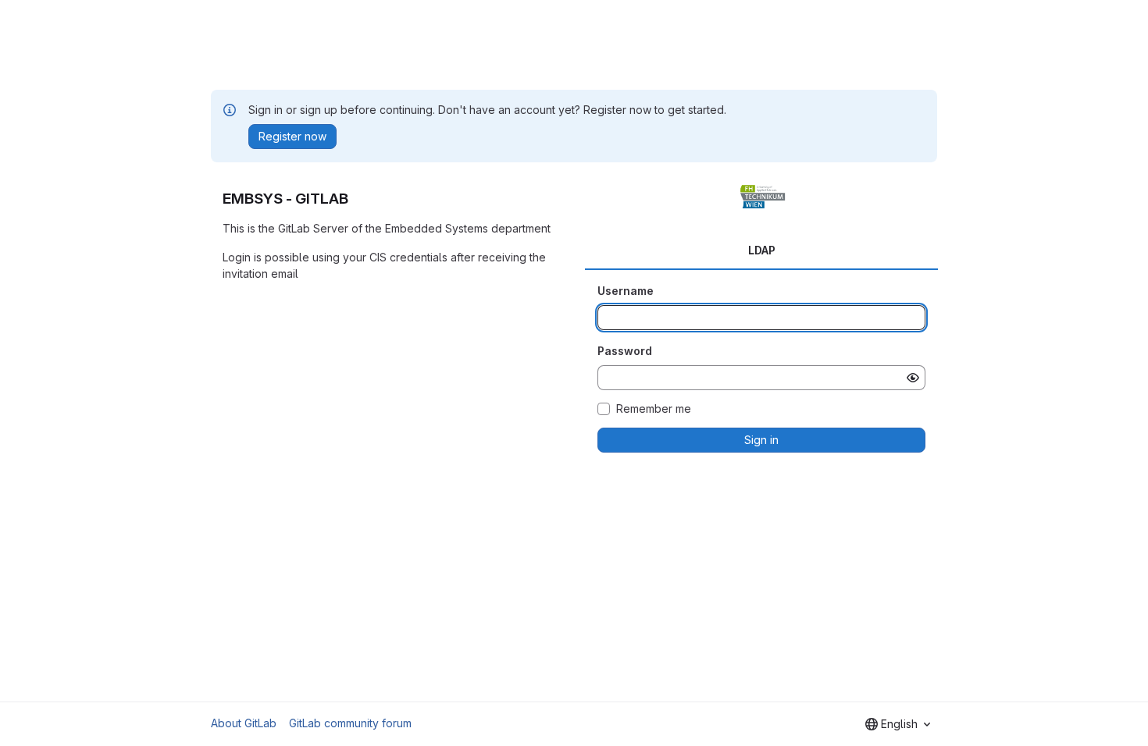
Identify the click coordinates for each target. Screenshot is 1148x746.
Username (625, 290)
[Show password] (912, 377)
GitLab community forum (350, 723)
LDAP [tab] (761, 250)
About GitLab (243, 723)
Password (624, 350)
